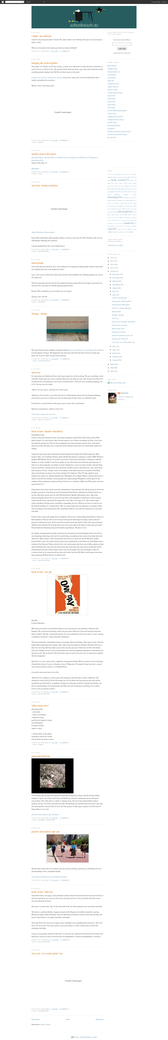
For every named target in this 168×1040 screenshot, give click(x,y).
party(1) (109, 212)
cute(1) (113, 186)
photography (44, 361)
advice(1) (109, 174)
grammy (42, 820)
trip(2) (121, 226)
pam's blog (111, 98)
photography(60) (125, 211)
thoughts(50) (129, 223)
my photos (111, 128)
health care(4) (127, 191)
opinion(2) (114, 209)
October (115, 281)
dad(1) (116, 186)
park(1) (135, 209)
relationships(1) (133, 217)
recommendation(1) (127, 217)
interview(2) (110, 200)
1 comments (65, 249)
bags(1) (118, 177)
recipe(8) (121, 217)
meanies (42, 302)
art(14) (131, 174)
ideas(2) (109, 194)
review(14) (114, 220)
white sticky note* (40, 705)
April (114, 350)
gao (40, 173)
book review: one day (42, 571)
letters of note (112, 89)
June (114, 295)
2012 (112, 264)
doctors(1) (122, 186)
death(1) (119, 186)
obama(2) (134, 206)
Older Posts (100, 1019)
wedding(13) (110, 232)
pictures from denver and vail (45, 831)
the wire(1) (122, 223)
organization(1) (119, 209)
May (114, 346)
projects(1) (134, 214)
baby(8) (114, 177)
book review (44, 560)
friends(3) (123, 189)
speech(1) (128, 220)
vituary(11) (129, 229)
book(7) (132, 177)
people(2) (112, 212)
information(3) (126, 194)
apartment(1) (124, 174)
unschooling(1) (128, 226)
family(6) (109, 189)
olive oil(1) (110, 209)
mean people (38, 262)
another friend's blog (115, 92)
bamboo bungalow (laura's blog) (119, 131)
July (114, 291)
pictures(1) (134, 212)
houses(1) (134, 191)
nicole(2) (112, 206)
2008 (112, 368)
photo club (111, 95)
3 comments (64, 742)
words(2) (126, 232)
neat (40, 419)
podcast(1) (109, 214)
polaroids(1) (118, 214)
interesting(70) (115, 197)
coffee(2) (125, 183)
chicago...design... (40, 313)
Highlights (35, 168)
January (115, 360)
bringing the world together (44, 62)
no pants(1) (116, 206)
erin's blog (111, 107)
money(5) (117, 203)
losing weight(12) (130, 200)
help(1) (131, 191)
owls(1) (132, 209)
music (41, 142)
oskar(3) (123, 209)
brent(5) (109, 183)
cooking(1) (134, 183)
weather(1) (134, 229)
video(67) (112, 228)
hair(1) (123, 191)
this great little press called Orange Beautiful (85, 350)
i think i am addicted (41, 36)
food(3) (119, 189)
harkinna (124, 393)
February (115, 356)
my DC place (112, 122)
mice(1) (113, 203)
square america (113, 86)
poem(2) (113, 214)
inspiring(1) (134, 194)
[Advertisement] (119, 154)
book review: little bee (42, 891)
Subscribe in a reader (115, 245)
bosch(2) (131, 180)
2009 (112, 364)
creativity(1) (110, 186)
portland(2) (125, 214)
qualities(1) (110, 217)
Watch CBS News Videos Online (43, 232)
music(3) (134, 203)
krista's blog (112, 113)
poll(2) (121, 214)
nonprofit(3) (121, 206)
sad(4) (118, 220)
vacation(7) (134, 226)
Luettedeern (112, 74)
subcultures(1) (110, 223)
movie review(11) (129, 203)
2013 (112, 261)
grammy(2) (119, 191)
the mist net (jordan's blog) (117, 134)
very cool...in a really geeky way (47, 953)
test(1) (118, 223)
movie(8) (122, 203)
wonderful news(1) (121, 232)
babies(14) (110, 177)
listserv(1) (124, 200)
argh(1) (128, 174)
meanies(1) (109, 203)
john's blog (112, 104)
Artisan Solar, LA (114, 71)
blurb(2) (129, 177)
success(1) (115, 223)
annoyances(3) (118, 174)
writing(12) (130, 232)
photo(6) (116, 212)
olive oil (47, 419)
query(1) (113, 217)
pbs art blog (112, 137)
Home (68, 1019)
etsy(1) (131, 186)
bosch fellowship (114, 125)
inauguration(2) (117, 194)
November (116, 277)
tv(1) (124, 226)
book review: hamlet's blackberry (47, 431)
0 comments (65, 51)
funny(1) (129, 189)
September (116, 284)
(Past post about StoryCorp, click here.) (45, 814)
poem (41, 744)
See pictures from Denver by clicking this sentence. (50, 877)
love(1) (135, 200)
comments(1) (130, 183)
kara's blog (111, 101)
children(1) (121, 183)
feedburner (127, 53)
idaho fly (111, 80)
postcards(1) (130, 214)
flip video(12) (115, 189)
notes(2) (131, 206)
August (115, 288)
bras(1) (135, 180)
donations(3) (127, 186)
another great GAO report (44, 153)
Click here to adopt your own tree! (44, 414)
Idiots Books (112, 65)
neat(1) (109, 206)
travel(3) (112, 226)
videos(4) (120, 229)
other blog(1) (128, 209)
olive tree (36, 372)
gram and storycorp (41, 756)
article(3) (134, 174)
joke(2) (113, 200)
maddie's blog (112, 68)
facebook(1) (134, 186)
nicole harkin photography (117, 110)
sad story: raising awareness (45, 185)
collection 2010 (113, 83)
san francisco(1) (123, 220)
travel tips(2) (117, 226)
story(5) (131, 220)
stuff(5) (135, 220)
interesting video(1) (133, 197)
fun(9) (126, 189)
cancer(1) (116, 183)
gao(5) (109, 191)
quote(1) (117, 217)
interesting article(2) (125, 197)
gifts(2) (115, 191)
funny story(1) (134, 189)
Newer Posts (36, 1019)
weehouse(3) (116, 232)
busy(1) (113, 183)
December (116, 274)
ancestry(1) (113, 174)
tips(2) (109, 226)
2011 (112, 268)
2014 (112, 257)
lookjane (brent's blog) (116, 119)
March (114, 353)
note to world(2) (126, 206)
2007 (112, 371)
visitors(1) (124, 229)
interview (50, 820)
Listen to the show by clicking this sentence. (47, 77)
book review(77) (120, 179)
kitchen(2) (120, 200)
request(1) (109, 220)
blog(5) (126, 177)
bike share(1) (121, 177)
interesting (44, 251)
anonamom (112, 77)
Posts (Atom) (45, 1024)
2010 (112, 271)
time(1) (135, 223)
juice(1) (116, 200)
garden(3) (112, 191)
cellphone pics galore (115, 116)
